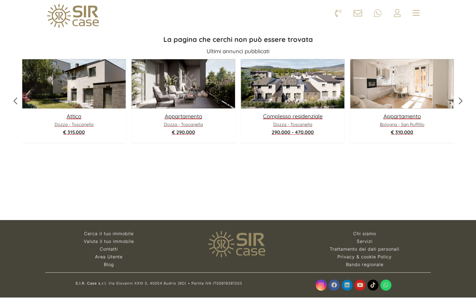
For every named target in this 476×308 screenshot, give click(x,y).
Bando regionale (364, 264)
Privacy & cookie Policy (364, 256)
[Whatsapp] (385, 285)
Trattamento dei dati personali (364, 249)
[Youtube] (360, 285)
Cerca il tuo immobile (109, 233)
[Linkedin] (347, 285)
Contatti (109, 249)
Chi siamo (364, 233)
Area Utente (109, 256)
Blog (109, 264)
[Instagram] (321, 285)
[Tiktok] (372, 285)
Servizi (365, 241)
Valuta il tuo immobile (109, 241)
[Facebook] (334, 285)
